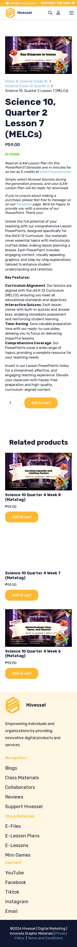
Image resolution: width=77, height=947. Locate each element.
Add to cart (41, 403)
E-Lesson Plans (22, 836)
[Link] (58, 12)
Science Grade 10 (33, 81)
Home (9, 81)
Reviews (14, 797)
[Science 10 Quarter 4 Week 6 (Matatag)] (38, 628)
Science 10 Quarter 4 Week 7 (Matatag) (33, 575)
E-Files (13, 826)
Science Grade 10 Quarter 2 (27, 86)
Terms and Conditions (45, 938)
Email (11, 911)
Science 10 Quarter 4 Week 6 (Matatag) (33, 653)
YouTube (14, 873)
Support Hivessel (24, 806)
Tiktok (12, 892)
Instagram (16, 901)
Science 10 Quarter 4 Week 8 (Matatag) (33, 497)
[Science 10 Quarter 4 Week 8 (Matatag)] (38, 471)
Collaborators (20, 787)
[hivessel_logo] (10, 13)
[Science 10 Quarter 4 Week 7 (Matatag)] (38, 550)
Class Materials (22, 778)
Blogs (11, 768)
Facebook (24, 204)
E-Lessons (16, 845)
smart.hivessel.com (55, 172)
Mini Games (18, 855)
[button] (50, 12)
